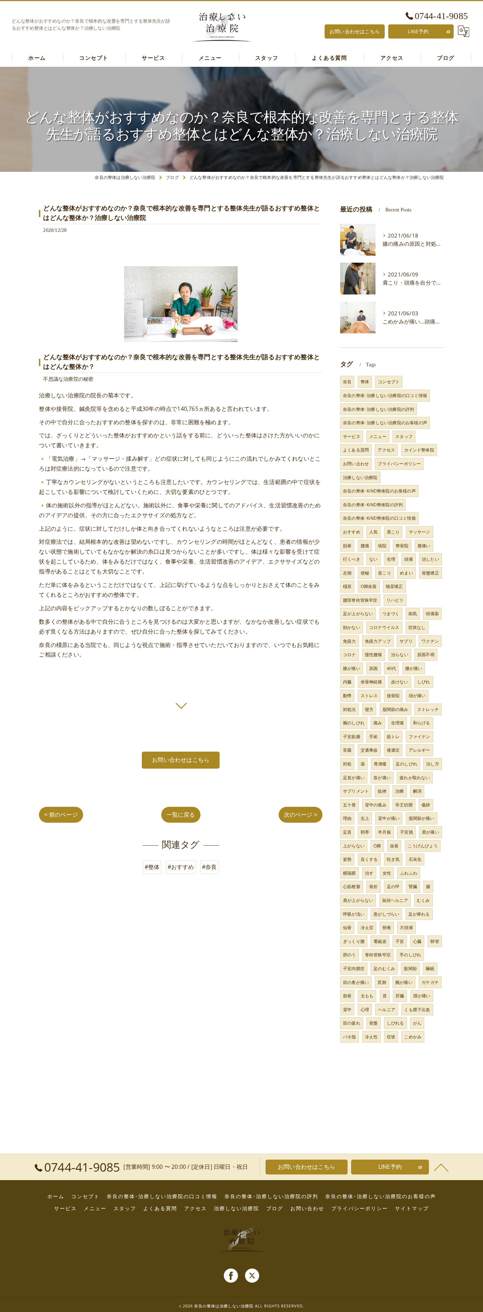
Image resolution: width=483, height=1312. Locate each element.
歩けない (399, 682)
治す (369, 873)
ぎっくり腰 (354, 941)
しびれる (395, 1023)
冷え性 (371, 1037)
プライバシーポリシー (399, 464)
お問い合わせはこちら (355, 31)
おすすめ (351, 532)
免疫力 (349, 641)
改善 (394, 846)
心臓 (417, 941)
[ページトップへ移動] (441, 1167)
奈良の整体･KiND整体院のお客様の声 (379, 491)
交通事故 (369, 750)
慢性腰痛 (373, 655)
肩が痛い (430, 832)
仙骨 (347, 928)
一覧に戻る (181, 814)
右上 (365, 818)
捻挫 (382, 791)
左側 (347, 573)
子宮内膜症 (354, 969)
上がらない (354, 846)
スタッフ (404, 436)
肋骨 (347, 996)
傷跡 (425, 805)
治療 (399, 791)
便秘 (365, 573)
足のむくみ (384, 969)
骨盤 (373, 1023)
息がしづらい (386, 914)
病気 (412, 614)
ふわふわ (408, 873)
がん (417, 1023)
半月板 (384, 832)
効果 (347, 546)
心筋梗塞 (351, 887)
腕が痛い (404, 982)
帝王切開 (404, 805)
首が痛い (382, 778)
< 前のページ (60, 814)
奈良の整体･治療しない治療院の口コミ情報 (385, 395)
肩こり (393, 532)
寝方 (369, 709)
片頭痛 (406, 928)
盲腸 (347, 750)
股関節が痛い (422, 818)
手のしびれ (410, 955)
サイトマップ (412, 1208)
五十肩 (349, 805)
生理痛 (397, 723)
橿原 (347, 586)
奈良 (347, 382)
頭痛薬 (432, 614)
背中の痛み (375, 805)
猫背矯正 (394, 586)
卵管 (434, 941)
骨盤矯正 (430, 573)
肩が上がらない (358, 900)
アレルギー (419, 750)
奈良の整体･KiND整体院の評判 (373, 505)
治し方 (432, 764)
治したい (430, 559)
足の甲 (393, 887)
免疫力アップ (378, 641)
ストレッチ (428, 709)
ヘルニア (386, 1010)
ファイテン (419, 737)
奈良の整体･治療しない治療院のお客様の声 (385, 423)
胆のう (349, 955)
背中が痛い (389, 818)
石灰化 (415, 859)
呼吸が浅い (354, 914)
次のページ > (300, 814)
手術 (373, 737)
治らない (399, 655)
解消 (417, 791)
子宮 (399, 941)
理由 (347, 818)
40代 (391, 668)
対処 (347, 764)
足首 (347, 832)
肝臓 (400, 996)
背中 (347, 1010)
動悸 (347, 696)
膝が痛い (351, 668)
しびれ (423, 682)
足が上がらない (358, 614)
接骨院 (393, 696)
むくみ (423, 900)
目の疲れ (351, 1023)
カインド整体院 (419, 450)
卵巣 (387, 928)
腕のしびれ (354, 723)
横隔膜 (349, 873)
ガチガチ (430, 982)
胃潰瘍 (380, 764)
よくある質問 (356, 450)
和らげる (421, 723)
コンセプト (389, 382)
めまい (406, 573)
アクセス (386, 450)
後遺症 (393, 750)
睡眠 (430, 969)
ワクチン (430, 641)
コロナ (349, 655)
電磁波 (379, 941)
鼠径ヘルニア (395, 900)
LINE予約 (418, 31)
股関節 (410, 969)
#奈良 (209, 867)
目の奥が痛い (356, 982)
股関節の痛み (395, 709)
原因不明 (426, 655)
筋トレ (393, 737)
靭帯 (365, 832)
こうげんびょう (423, 846)
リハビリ (395, 600)
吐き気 (393, 859)
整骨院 (402, 546)
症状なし (417, 627)
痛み (377, 723)
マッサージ (419, 532)
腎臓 (413, 887)
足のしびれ (406, 764)
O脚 (377, 846)
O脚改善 (369, 586)
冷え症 (367, 928)
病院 (382, 546)
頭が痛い (417, 696)
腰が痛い (414, 668)
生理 (391, 559)
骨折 (373, 887)
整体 (365, 382)
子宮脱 (406, 832)
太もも (367, 996)
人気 (373, 532)
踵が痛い (422, 996)
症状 (391, 1037)
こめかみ (412, 1037)
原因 (373, 668)
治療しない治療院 (360, 477)
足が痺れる (419, 914)
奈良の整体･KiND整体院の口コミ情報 (379, 518)
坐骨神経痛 (371, 682)
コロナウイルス (384, 627)
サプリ (406, 641)
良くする (369, 859)
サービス (351, 436)
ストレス (369, 696)
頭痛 (408, 559)
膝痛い (424, 546)
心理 (365, 1010)
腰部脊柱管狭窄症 (360, 600)
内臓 (347, 682)
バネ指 (349, 1037)
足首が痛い (354, 778)
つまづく (391, 614)
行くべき (351, 559)
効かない (351, 627)
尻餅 (382, 982)
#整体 (152, 867)
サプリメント (356, 791)
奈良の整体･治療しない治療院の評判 (378, 409)
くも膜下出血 (417, 1010)
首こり (384, 573)
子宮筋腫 (351, 737)
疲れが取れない (415, 778)
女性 (387, 873)
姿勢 (347, 859)
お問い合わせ (356, 464)
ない (373, 559)
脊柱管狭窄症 (378, 955)
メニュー (377, 436)
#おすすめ (181, 867)
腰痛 (365, 546)
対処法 (349, 709)
